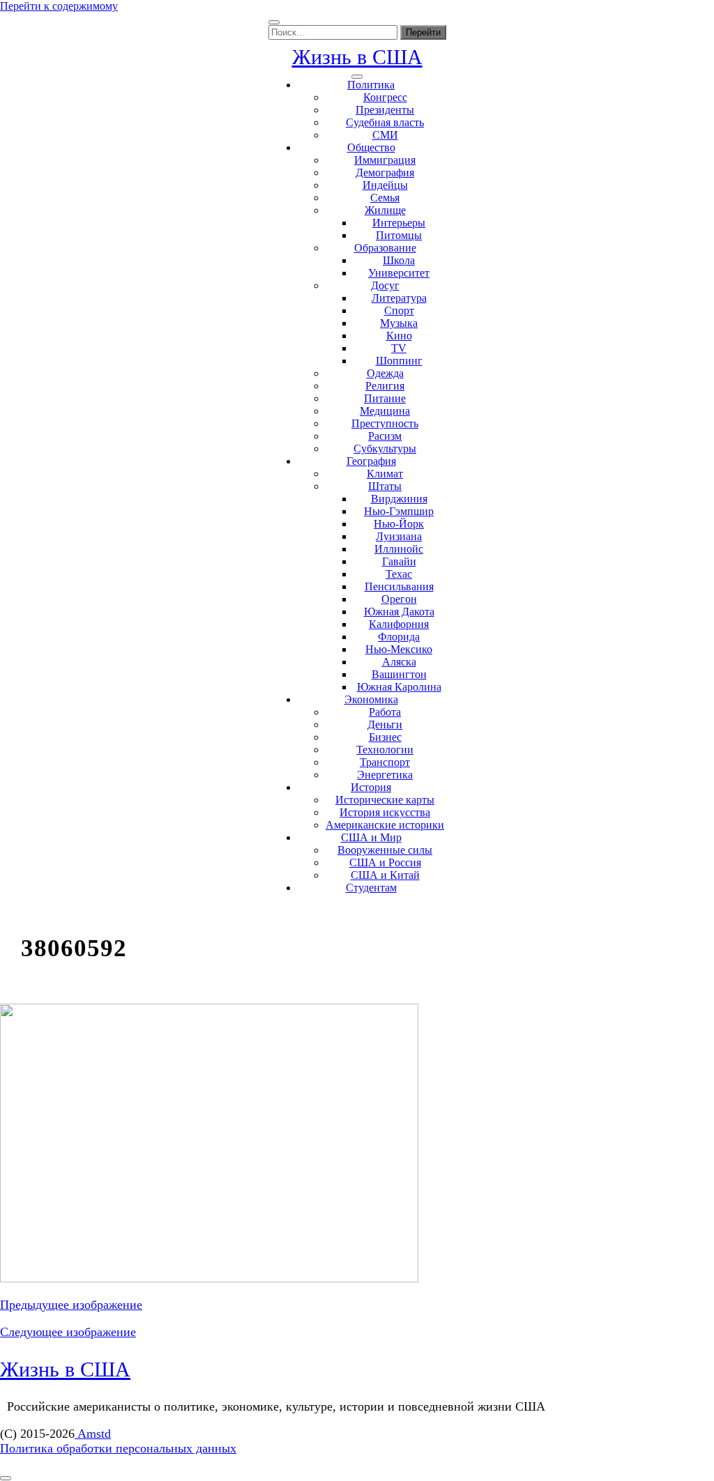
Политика (371, 85)
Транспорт (385, 762)
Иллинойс (398, 549)
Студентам (371, 887)
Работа (385, 712)
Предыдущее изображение (71, 1305)
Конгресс (385, 97)
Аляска (399, 662)
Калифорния (399, 624)
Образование (385, 248)
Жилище (385, 210)
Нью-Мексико (398, 649)
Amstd (93, 1434)
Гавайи (399, 561)
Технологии (384, 749)
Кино (399, 336)
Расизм (385, 436)
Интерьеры (398, 223)
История (371, 787)
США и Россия (385, 862)
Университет (399, 273)
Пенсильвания (399, 586)
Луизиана (399, 536)
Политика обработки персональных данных (118, 1448)
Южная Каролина (399, 687)
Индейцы (385, 185)
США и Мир (371, 837)
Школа (399, 260)
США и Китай (385, 875)
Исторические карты (384, 800)
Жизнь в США (357, 56)
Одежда (385, 373)
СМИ (385, 135)
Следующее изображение (68, 1332)
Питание (385, 398)
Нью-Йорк (399, 524)
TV (399, 348)
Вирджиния (399, 499)
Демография (385, 172)
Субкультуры (385, 448)
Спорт (399, 310)
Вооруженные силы (384, 850)
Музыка (399, 323)
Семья (385, 198)
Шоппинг (399, 361)
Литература (399, 298)
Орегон (399, 599)
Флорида (399, 637)
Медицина (385, 411)
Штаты (385, 486)
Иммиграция (385, 160)
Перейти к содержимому (59, 6)
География (371, 461)
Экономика (371, 699)
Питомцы (399, 235)
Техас (399, 574)
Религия (384, 386)
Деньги (384, 724)
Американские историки (385, 825)
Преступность (384, 423)
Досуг (385, 285)
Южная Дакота (399, 611)
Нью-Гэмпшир (399, 511)
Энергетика (385, 775)
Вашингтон (399, 674)
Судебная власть (385, 122)
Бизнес (385, 737)
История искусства (385, 812)
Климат (385, 473)
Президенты (385, 110)
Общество (371, 147)
